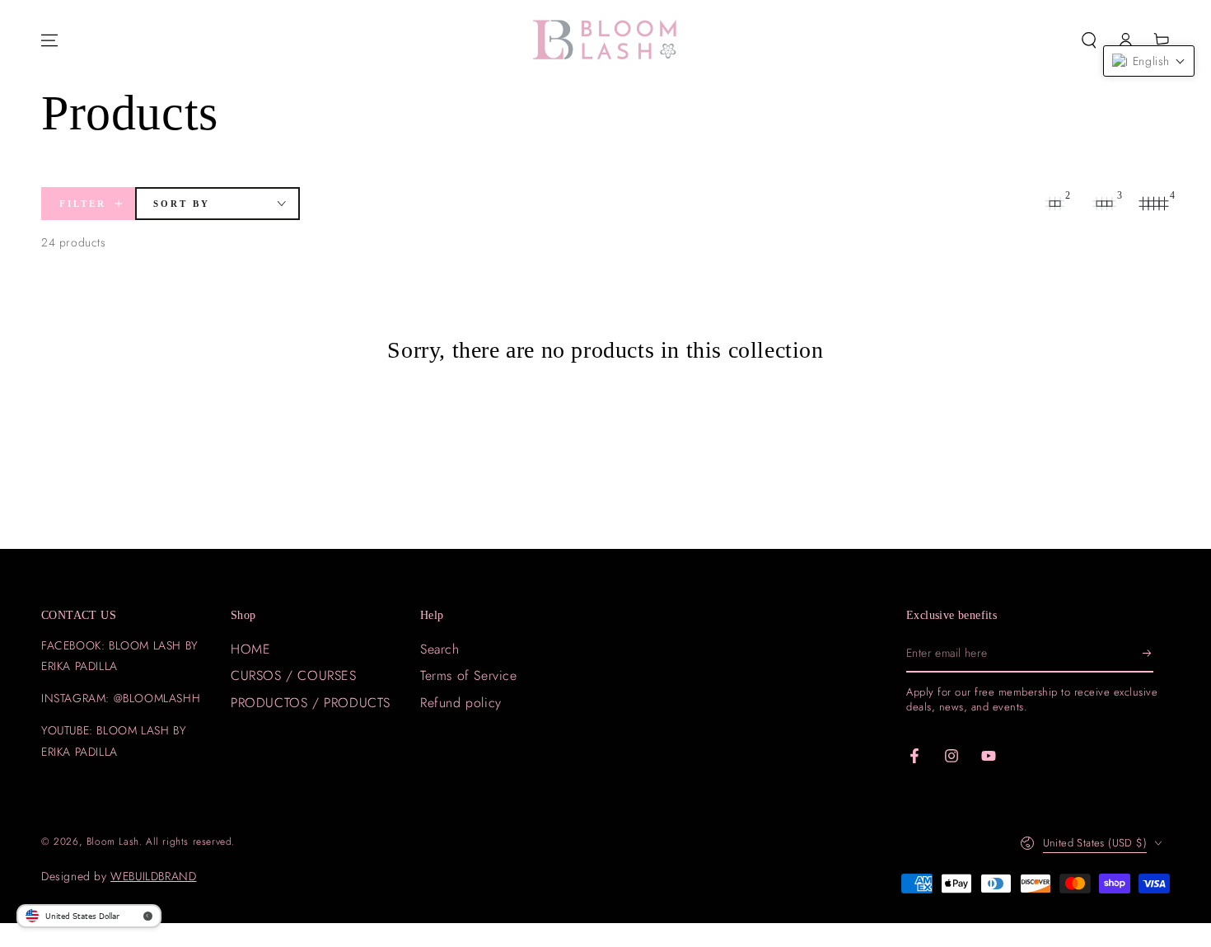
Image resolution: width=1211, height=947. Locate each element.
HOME (250, 649)
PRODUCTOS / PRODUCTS (310, 702)
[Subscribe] (1148, 653)
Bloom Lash (112, 841)
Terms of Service (468, 675)
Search (440, 649)
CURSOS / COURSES (294, 675)
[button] (1089, 40)
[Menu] (49, 40)
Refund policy (461, 702)
